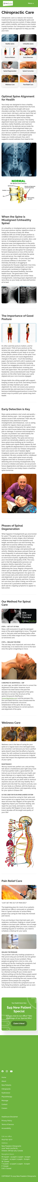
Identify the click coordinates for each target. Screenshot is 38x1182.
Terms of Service (8, 1124)
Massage (5, 1100)
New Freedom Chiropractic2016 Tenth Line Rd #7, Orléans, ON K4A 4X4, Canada (12, 1148)
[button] (31, 3)
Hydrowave (6, 1093)
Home (4, 1077)
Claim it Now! (19, 1023)
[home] (7, 3)
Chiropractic (6, 1089)
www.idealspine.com (9, 698)
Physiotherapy (7, 1097)
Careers (4, 1108)
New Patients (6, 1085)
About (4, 1081)
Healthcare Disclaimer (10, 1117)
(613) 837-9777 (7, 1139)
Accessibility (6, 1128)
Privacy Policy (7, 1121)
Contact (4, 1104)
